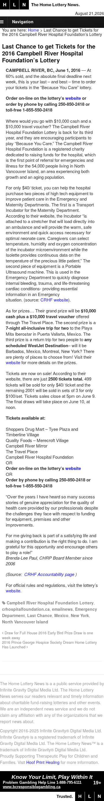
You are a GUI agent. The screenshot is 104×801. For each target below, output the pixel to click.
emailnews (62, 609)
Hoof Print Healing (43, 762)
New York (80, 615)
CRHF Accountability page (49, 574)
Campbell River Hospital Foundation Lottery (50, 603)
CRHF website (54, 300)
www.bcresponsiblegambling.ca (31, 787)
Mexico (61, 615)
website (73, 98)
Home (33, 30)
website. (13, 590)
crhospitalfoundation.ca (26, 609)
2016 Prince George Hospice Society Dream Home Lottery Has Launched (49, 645)
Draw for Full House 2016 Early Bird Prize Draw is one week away (47, 635)
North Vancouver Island (25, 622)
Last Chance (39, 615)
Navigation (23, 21)
